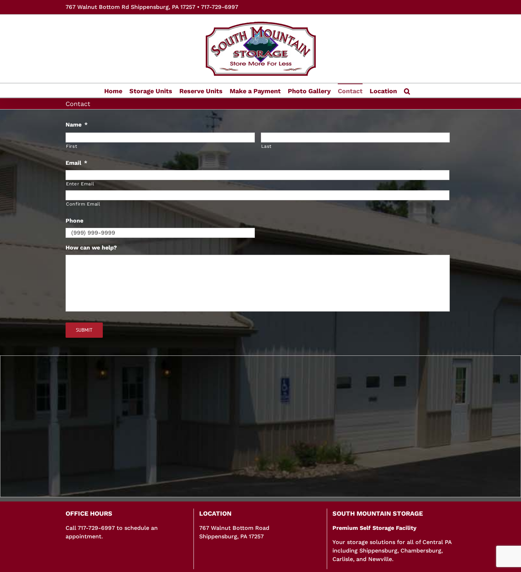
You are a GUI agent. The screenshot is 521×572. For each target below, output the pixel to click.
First (71, 146)
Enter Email (80, 183)
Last (266, 146)
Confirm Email (83, 204)
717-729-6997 (219, 7)
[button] (407, 90)
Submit (84, 330)
